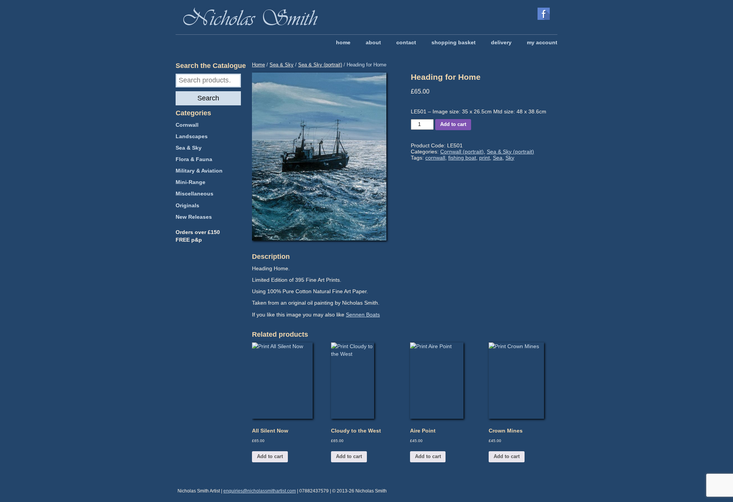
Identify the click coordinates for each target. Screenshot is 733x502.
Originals (187, 205)
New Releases (194, 217)
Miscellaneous (194, 193)
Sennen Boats (363, 315)
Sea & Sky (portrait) (320, 65)
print (484, 158)
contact (406, 42)
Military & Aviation (199, 171)
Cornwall (187, 125)
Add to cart (453, 124)
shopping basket (453, 42)
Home (258, 65)
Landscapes (192, 136)
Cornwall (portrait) (462, 152)
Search (208, 98)
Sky (509, 158)
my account (542, 42)
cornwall (435, 158)
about (373, 42)
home (343, 42)
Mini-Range (190, 182)
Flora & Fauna (194, 159)
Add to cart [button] (270, 456)
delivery (501, 42)
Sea (497, 158)
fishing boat (462, 158)
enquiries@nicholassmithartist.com (259, 491)
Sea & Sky (282, 65)
